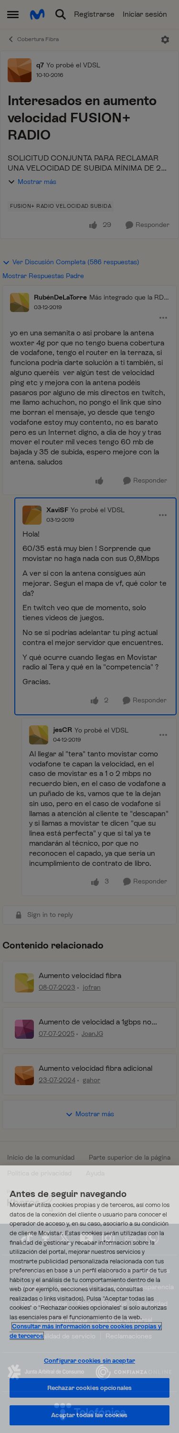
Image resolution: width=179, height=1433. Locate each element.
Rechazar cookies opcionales (89, 1387)
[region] (89, 1299)
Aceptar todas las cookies (89, 1415)
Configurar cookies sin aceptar (89, 1360)
